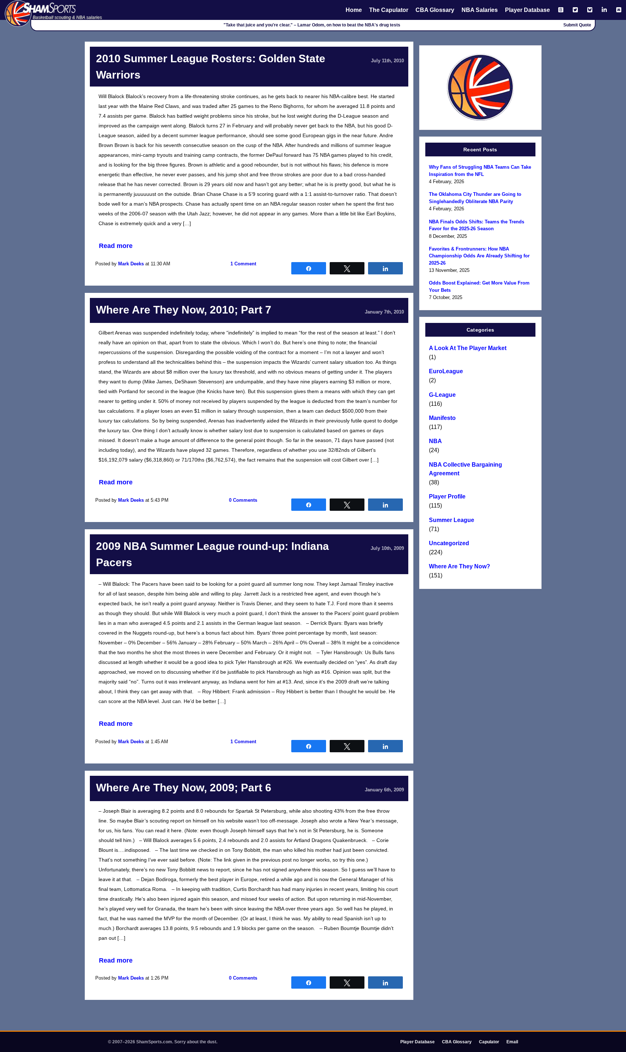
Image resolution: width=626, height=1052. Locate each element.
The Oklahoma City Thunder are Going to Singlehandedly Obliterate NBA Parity (475, 198)
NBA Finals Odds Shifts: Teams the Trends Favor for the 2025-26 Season (476, 225)
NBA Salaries (480, 10)
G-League (442, 395)
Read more (116, 245)
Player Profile (447, 496)
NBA (435, 441)
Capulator (489, 1041)
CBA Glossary (435, 10)
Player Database (527, 10)
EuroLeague (446, 371)
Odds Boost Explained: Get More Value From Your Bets (479, 286)
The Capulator (388, 10)
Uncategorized (449, 543)
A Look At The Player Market (467, 348)
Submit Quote (577, 25)
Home (354, 10)
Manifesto (442, 418)
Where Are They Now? (459, 566)
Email (512, 1041)
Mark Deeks (131, 263)
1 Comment (243, 263)
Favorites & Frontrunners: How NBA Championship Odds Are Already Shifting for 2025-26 (479, 256)
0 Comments (243, 500)
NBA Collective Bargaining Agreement (465, 469)
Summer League (451, 520)
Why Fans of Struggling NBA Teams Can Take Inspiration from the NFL (480, 170)
